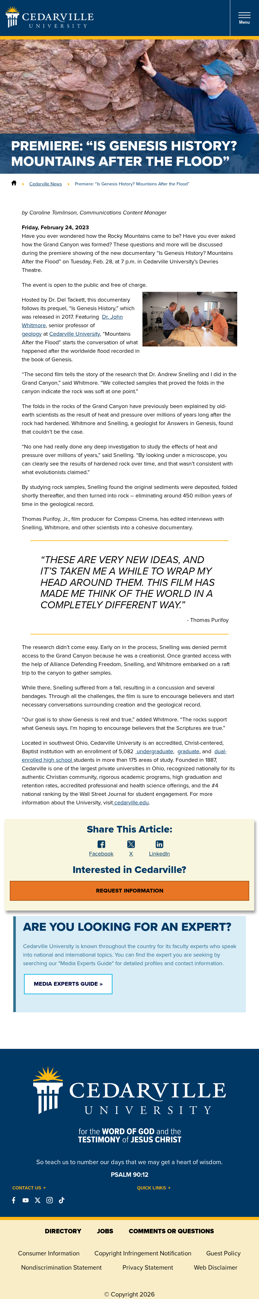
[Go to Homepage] (49, 26)
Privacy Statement (148, 1267)
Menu (244, 22)
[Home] (13, 183)
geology (32, 334)
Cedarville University (74, 334)
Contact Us (26, 1187)
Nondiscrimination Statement (61, 1267)
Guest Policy (223, 1253)
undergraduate (154, 751)
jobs (105, 1231)
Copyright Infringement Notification (142, 1253)
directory (63, 1231)
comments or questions (171, 1231)
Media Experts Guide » (68, 984)
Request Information (129, 891)
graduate (188, 751)
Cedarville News (45, 183)
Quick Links (151, 1187)
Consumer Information (49, 1253)
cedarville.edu (131, 802)
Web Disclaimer (216, 1267)
